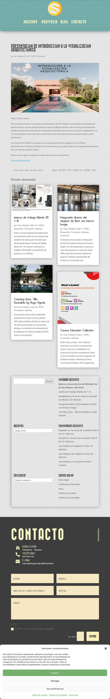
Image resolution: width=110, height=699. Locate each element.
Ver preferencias (55, 688)
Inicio (61, 488)
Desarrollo (18, 229)
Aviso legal (73, 695)
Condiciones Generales (69, 484)
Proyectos (64, 235)
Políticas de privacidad (58, 695)
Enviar (92, 636)
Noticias (38, 229)
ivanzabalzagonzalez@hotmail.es (38, 563)
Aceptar (55, 672)
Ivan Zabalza (18, 56)
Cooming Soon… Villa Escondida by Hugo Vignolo (29, 300)
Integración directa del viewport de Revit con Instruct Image (77, 220)
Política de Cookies (40, 695)
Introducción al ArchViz (20, 160)
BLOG (64, 21)
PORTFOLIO (50, 21)
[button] (105, 648)
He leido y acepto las (34, 628)
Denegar (55, 680)
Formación (41, 56)
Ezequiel (62, 438)
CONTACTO (78, 21)
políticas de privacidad (44, 628)
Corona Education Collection (77, 330)
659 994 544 (28, 556)
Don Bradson (65, 453)
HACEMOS (31, 21)
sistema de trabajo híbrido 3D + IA (31, 218)
